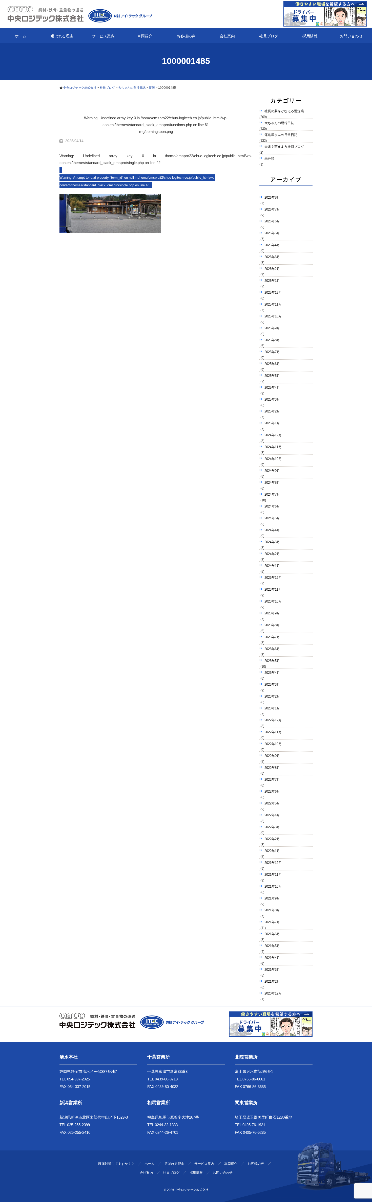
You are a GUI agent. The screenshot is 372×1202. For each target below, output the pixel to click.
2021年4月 (272, 958)
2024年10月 (273, 459)
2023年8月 (272, 625)
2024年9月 (272, 471)
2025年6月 (272, 364)
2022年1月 (272, 851)
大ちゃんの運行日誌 (279, 123)
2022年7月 (272, 779)
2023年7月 (272, 637)
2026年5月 (272, 233)
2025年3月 (272, 399)
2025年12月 (273, 292)
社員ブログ (268, 36)
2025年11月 (273, 304)
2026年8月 (272, 197)
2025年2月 (272, 411)
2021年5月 (272, 946)
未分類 (269, 158)
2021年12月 (273, 863)
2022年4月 (272, 815)
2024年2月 (272, 554)
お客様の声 (186, 36)
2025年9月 (272, 328)
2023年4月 (272, 673)
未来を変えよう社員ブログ (284, 147)
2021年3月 (272, 970)
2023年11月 (273, 589)
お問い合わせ (351, 36)
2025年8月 (272, 340)
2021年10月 (273, 886)
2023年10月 (273, 601)
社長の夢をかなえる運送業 (284, 111)
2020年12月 (273, 993)
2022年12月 (273, 720)
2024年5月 (272, 518)
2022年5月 (272, 803)
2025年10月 (273, 316)
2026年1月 (272, 281)
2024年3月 (272, 542)
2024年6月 (272, 506)
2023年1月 (272, 708)
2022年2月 (272, 839)
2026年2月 (272, 269)
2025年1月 (272, 423)
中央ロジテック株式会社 (191, 1190)
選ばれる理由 (62, 36)
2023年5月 (272, 661)
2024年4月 (272, 530)
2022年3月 (272, 827)
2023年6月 (272, 649)
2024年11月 (273, 447)
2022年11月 (273, 732)
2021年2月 (272, 981)
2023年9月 (272, 613)
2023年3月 (272, 684)
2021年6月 (272, 934)
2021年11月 (273, 874)
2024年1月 (272, 566)
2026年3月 (272, 257)
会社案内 (227, 36)
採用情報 (310, 36)
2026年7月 (272, 209)
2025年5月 (272, 376)
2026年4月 (272, 245)
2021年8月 (272, 910)
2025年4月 (272, 387)
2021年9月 (272, 898)
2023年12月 (273, 578)
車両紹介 (144, 36)
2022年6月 (272, 791)
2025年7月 (272, 352)
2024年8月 (272, 482)
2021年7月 (272, 922)
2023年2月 (272, 696)
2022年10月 (273, 744)
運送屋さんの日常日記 (280, 135)
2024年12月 (273, 435)
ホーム (20, 36)
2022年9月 (272, 756)
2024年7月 (272, 494)
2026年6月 (272, 221)
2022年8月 (272, 768)
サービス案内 (103, 36)
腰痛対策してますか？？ (116, 1164)
